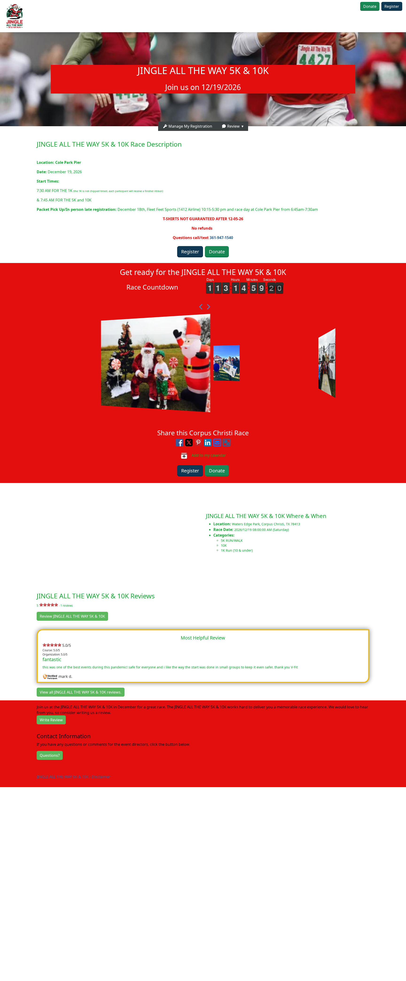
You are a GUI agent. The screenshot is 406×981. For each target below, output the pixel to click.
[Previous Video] (199, 307)
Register (391, 6)
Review (233, 126)
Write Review (51, 719)
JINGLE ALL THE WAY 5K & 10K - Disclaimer (73, 776)
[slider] (48, 605)
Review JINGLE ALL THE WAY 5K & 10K (72, 616)
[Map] (101, 532)
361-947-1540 (221, 237)
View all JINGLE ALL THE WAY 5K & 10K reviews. (80, 692)
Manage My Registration (190, 126)
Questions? (50, 755)
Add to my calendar (207, 455)
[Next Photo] (206, 307)
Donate (369, 6)
